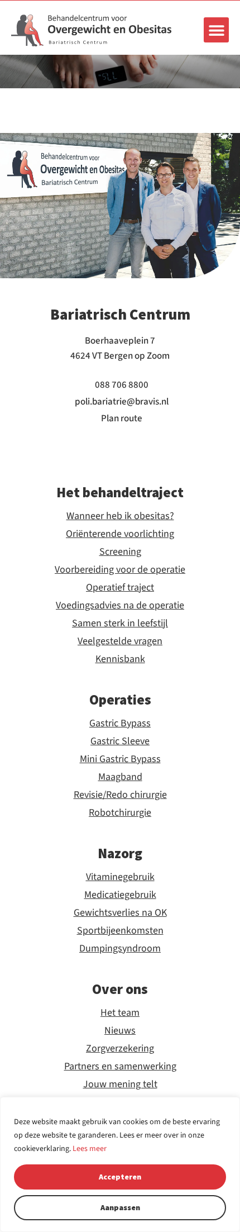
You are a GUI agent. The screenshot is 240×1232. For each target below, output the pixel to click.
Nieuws (120, 1030)
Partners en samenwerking (120, 1066)
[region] (120, 1164)
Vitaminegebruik (120, 877)
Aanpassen (120, 1207)
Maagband (120, 777)
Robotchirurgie (120, 813)
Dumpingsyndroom (120, 948)
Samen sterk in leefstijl (120, 623)
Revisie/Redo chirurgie (120, 795)
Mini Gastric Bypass (120, 759)
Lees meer (90, 1148)
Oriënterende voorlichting (120, 534)
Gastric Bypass (120, 723)
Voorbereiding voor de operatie (120, 569)
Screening (120, 552)
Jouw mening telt (120, 1084)
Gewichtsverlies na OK (120, 913)
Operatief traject (120, 587)
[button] (216, 29)
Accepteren (120, 1177)
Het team (120, 1013)
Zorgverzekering (120, 1048)
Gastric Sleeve (120, 741)
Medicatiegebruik (120, 895)
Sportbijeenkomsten (120, 930)
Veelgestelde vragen (120, 641)
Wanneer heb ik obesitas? (120, 516)
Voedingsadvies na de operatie (120, 605)
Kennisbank (120, 659)
